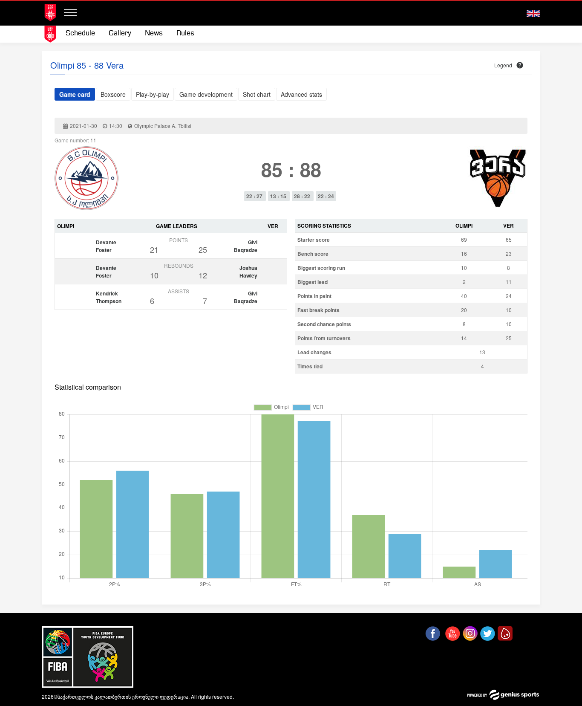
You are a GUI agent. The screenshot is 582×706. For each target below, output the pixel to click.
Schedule (80, 33)
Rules (185, 33)
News (154, 33)
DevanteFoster (106, 246)
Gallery (120, 33)
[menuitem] (80, 34)
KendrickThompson (108, 297)
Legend (503, 65)
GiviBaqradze (245, 246)
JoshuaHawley (248, 271)
